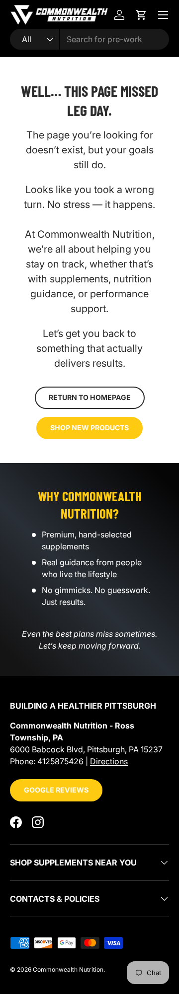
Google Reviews (56, 790)
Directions (109, 761)
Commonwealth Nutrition (68, 969)
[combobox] (89, 39)
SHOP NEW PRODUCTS (89, 427)
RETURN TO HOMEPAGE (90, 397)
